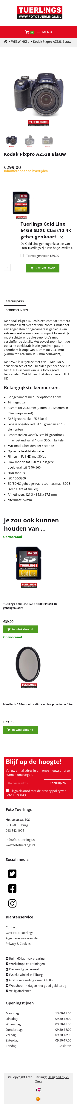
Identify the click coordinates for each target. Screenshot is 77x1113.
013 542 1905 (15, 830)
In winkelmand (45, 268)
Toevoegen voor (42, 256)
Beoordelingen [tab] (17, 310)
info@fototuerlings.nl (21, 840)
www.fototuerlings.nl (20, 845)
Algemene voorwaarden (22, 938)
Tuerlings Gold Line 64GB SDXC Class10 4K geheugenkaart (30, 606)
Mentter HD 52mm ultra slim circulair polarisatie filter (38, 704)
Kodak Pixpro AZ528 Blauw (52, 42)
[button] (38, 203)
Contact (11, 927)
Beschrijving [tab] (15, 301)
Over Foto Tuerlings (19, 933)
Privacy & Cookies (18, 944)
